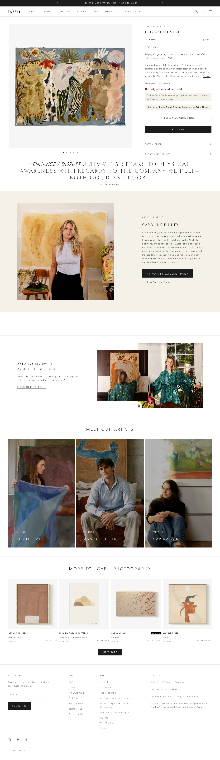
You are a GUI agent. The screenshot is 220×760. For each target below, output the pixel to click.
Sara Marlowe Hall (126, 3)
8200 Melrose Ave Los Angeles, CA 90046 (174, 696)
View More (110, 652)
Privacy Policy (77, 703)
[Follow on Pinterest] (17, 739)
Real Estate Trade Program (115, 712)
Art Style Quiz (134, 11)
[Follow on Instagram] (9, 739)
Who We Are (107, 723)
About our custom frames (157, 83)
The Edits (64, 11)
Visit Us (104, 718)
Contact (73, 687)
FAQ (71, 682)
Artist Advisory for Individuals (117, 698)
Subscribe (19, 706)
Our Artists (106, 687)
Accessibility (76, 714)
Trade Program (108, 692)
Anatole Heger (171, 633)
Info (96, 11)
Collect (33, 11)
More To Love (88, 568)
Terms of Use (76, 708)
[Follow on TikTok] (26, 739)
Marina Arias (118, 633)
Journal (82, 11)
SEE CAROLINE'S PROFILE (31, 387)
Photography (132, 568)
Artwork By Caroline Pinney (167, 273)
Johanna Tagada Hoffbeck (73, 633)
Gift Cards (112, 11)
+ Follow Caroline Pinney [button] (156, 282)
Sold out (178, 129)
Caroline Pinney (155, 26)
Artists (48, 11)
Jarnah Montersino (18, 633)
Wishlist (104, 728)
